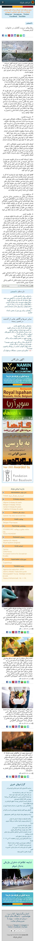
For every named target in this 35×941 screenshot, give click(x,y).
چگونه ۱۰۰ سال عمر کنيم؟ (22, 336)
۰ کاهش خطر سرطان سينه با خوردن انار (22, 827)
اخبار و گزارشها (22, 914)
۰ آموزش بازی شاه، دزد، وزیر (25, 825)
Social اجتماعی (19, 546)
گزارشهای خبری (17, 784)
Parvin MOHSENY (9, 534)
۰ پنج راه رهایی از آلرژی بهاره (24, 852)
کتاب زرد (11, 914)
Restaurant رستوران (19, 537)
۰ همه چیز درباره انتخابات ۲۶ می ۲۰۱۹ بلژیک (20, 845)
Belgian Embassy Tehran (12, 505)
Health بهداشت (18, 519)
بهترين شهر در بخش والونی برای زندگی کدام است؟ (18, 339)
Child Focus (7, 551)
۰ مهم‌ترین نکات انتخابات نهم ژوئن (23, 799)
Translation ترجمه (19, 566)
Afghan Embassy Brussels (12, 502)
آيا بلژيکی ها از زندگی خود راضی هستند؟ (18, 342)
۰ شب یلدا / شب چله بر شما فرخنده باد (22, 792)
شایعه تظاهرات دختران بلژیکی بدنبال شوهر (17, 864)
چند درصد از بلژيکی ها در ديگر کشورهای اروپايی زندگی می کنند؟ (18, 333)
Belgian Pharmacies (10, 522)
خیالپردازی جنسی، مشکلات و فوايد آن (15, 350)
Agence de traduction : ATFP (13, 569)
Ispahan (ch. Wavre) (10, 540)
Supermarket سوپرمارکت (18, 559)
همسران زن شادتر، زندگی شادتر (20, 344)
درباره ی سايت (20, 918)
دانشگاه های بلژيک (12, 916)
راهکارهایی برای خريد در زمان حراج (19, 304)
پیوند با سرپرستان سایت (15, 919)
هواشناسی (26, 916)
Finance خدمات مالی (19, 512)
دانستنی (29, 23)
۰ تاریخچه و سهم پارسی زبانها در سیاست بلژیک (20, 843)
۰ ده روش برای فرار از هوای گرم (24, 836)
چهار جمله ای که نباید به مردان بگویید (19, 300)
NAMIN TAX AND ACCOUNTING (14, 516)
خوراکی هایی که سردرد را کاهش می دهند (17, 298)
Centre (5, 549)
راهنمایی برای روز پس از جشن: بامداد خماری (19, 312)
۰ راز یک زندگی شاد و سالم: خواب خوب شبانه (20, 795)
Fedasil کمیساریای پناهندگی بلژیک (13, 496)
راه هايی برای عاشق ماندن (22, 296)
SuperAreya (7, 563)
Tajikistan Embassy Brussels (13, 509)
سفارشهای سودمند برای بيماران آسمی (18, 302)
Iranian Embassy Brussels (12, 507)
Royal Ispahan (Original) (11, 543)
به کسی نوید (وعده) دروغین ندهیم (20, 330)
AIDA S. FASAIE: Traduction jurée (15, 572)
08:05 (19, 286)
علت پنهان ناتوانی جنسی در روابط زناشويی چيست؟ (17, 347)
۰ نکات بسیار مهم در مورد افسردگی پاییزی (21, 830)
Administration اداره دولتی (18, 492)
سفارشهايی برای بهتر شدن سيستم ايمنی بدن (18, 307)
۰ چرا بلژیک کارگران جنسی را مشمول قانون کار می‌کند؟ (18, 797)
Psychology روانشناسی (19, 526)
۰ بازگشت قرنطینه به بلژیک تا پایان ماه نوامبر (20, 819)
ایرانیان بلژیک (25, 2)
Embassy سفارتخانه (19, 499)
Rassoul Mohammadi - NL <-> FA (14, 578)
